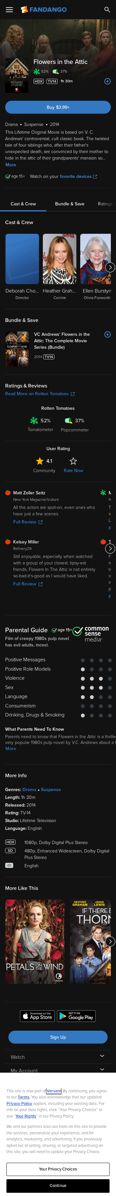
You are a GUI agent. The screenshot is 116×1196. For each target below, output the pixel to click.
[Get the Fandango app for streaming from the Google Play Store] (76, 1017)
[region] (58, 1134)
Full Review (24, 522)
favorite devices (76, 176)
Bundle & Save (69, 204)
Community (44, 470)
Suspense (51, 789)
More (10, 165)
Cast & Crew (23, 204)
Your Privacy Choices (58, 1169)
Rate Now (73, 470)
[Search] (107, 9)
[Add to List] (107, 81)
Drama (29, 789)
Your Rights (25, 1116)
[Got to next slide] (110, 267)
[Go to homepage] (44, 9)
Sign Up (58, 1037)
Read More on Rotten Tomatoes (37, 394)
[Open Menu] (9, 9)
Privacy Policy (19, 1103)
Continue (58, 1185)
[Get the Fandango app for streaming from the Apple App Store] (37, 1017)
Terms (23, 1097)
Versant (54, 1091)
